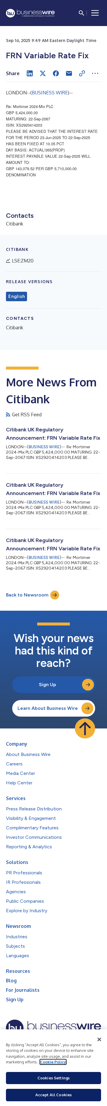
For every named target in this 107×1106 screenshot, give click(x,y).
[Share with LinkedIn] (29, 73)
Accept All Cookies (53, 1094)
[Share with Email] (69, 73)
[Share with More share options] (95, 73)
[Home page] (30, 13)
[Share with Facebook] (56, 73)
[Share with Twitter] (43, 73)
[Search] (81, 13)
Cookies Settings (53, 1078)
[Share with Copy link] (82, 73)
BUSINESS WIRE (50, 93)
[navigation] (95, 13)
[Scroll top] (85, 728)
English (16, 296)
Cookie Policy (53, 1062)
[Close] (99, 1039)
